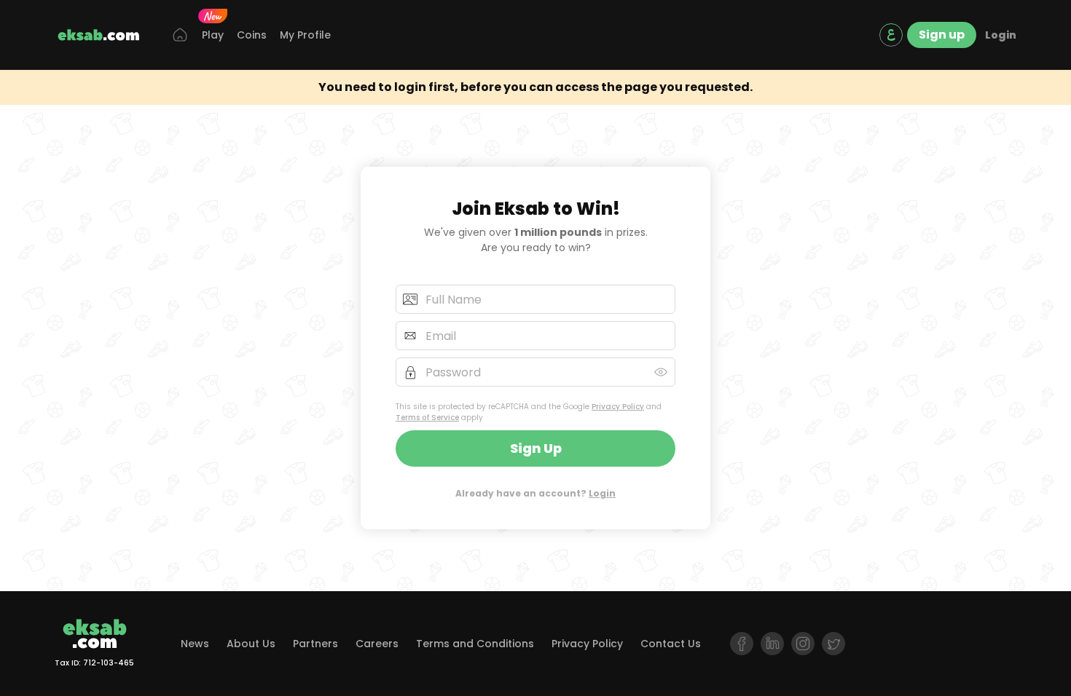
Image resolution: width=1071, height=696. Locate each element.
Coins (252, 35)
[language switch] (891, 35)
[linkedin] (772, 643)
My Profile (305, 35)
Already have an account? (535, 493)
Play (213, 35)
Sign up (942, 34)
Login (1000, 35)
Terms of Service (427, 417)
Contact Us (670, 643)
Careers (377, 643)
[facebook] (741, 643)
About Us (251, 643)
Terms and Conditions (475, 643)
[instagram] (803, 643)
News (195, 643)
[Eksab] (98, 35)
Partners (315, 643)
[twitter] (833, 643)
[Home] (180, 35)
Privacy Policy (618, 406)
